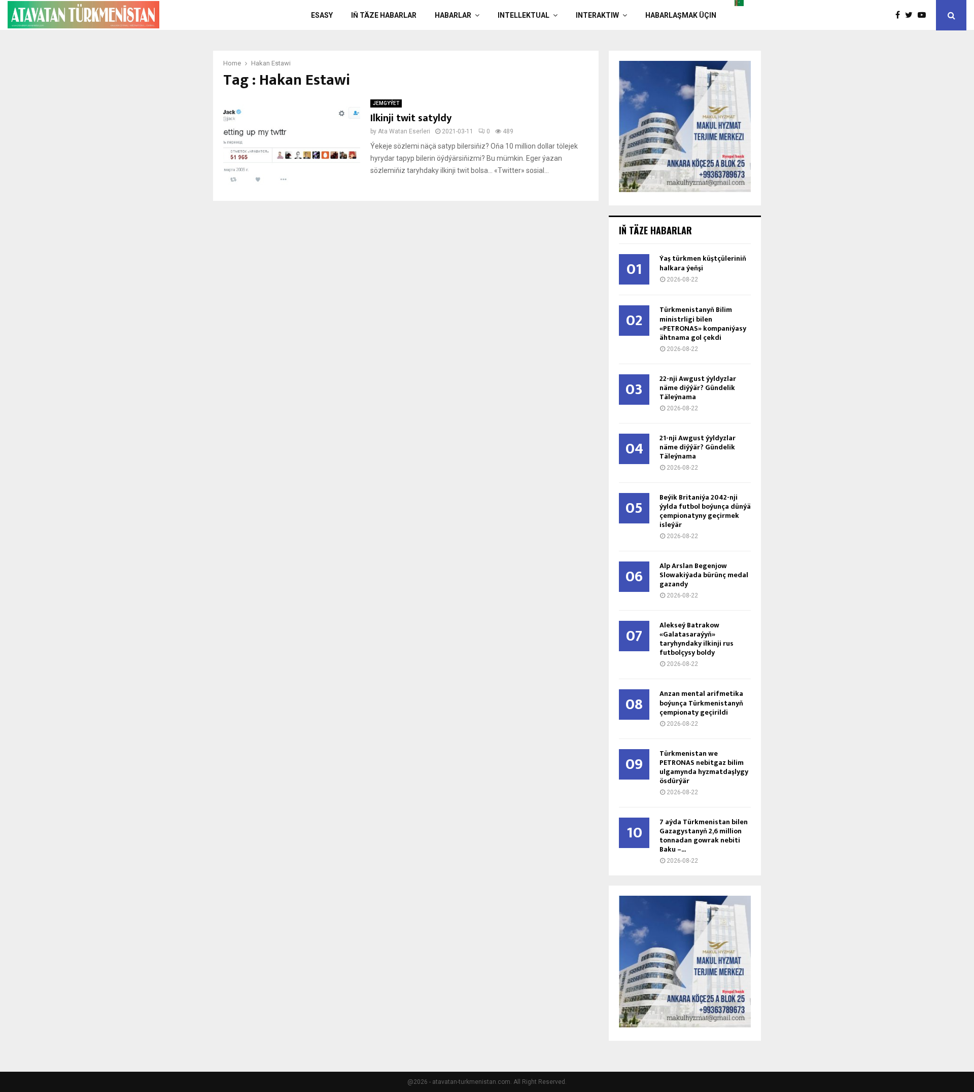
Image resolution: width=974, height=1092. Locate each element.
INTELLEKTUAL (523, 15)
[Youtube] (924, 15)
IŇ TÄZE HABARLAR (383, 15)
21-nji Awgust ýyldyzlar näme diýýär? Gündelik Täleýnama (697, 447)
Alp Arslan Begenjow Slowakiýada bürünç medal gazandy (703, 575)
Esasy (322, 15)
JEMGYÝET (386, 103)
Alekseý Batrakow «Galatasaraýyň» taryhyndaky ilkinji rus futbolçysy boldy (696, 638)
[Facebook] (900, 15)
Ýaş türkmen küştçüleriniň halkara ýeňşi (702, 263)
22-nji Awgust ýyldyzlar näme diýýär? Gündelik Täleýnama (697, 388)
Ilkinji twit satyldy (410, 118)
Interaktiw (597, 15)
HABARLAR (453, 15)
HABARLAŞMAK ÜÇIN (680, 15)
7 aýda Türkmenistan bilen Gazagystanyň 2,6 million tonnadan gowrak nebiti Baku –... (703, 835)
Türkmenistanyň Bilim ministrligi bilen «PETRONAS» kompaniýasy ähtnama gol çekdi (702, 323)
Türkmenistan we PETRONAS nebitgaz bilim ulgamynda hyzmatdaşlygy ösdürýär (703, 767)
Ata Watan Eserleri (404, 131)
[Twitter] (911, 15)
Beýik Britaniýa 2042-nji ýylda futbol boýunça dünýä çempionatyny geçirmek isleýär (705, 511)
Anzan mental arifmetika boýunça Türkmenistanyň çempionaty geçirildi (701, 703)
